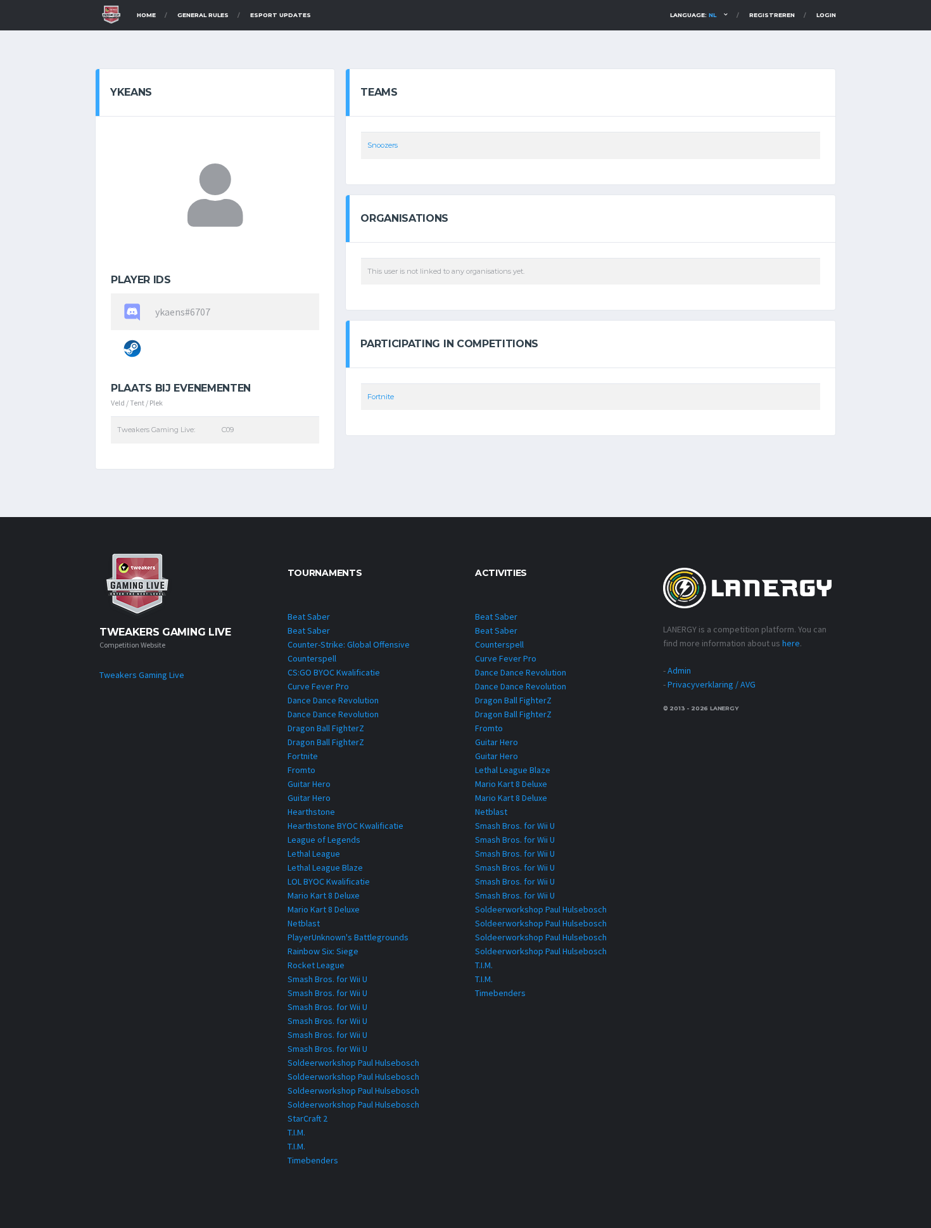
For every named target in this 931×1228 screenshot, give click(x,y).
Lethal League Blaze (325, 867)
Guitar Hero (309, 784)
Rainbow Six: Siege (323, 951)
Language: (693, 14)
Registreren (772, 14)
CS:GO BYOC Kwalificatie (334, 672)
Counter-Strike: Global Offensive (349, 644)
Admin (679, 670)
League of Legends (324, 839)
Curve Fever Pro (318, 686)
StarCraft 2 (307, 1118)
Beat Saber (309, 616)
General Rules (203, 14)
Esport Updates (280, 14)
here (791, 643)
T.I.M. (296, 1132)
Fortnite (380, 396)
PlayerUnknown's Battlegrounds (348, 937)
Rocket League (316, 965)
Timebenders (313, 1160)
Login (826, 14)
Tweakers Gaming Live (141, 675)
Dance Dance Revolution (333, 700)
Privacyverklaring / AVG (712, 684)
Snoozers (382, 145)
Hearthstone (311, 811)
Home (146, 14)
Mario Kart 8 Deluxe (324, 895)
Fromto (301, 770)
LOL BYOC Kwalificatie (329, 881)
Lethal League (314, 853)
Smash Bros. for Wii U (327, 979)
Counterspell (312, 658)
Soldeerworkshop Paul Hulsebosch (353, 1062)
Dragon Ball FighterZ (326, 728)
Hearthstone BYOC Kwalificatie (345, 825)
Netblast (304, 923)
